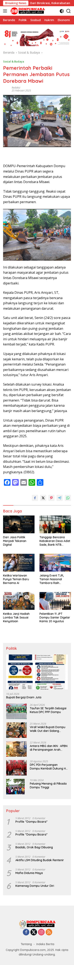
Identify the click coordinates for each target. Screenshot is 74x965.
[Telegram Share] (60, 498)
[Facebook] (26, 932)
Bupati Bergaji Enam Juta (23, 697)
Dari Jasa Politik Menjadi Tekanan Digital (14, 541)
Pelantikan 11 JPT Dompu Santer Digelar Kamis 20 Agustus (54, 617)
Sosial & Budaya (13, 61)
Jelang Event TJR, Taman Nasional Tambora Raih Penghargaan (51, 579)
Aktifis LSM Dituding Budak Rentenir (39, 860)
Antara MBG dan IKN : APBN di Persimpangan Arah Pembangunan (48, 748)
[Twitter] (33, 932)
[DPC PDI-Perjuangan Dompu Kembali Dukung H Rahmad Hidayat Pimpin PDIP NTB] (16, 768)
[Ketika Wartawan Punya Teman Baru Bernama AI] (19, 563)
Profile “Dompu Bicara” (31, 822)
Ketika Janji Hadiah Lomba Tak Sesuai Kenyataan (16, 617)
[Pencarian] (68, 11)
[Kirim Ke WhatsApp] (68, 498)
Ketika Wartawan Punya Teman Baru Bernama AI (16, 579)
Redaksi (16, 87)
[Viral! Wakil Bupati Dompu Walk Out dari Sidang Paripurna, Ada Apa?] (16, 730)
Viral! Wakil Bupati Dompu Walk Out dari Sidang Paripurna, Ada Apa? (47, 729)
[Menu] (6, 10)
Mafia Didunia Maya (29, 873)
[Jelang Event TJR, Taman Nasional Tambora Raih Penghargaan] (55, 563)
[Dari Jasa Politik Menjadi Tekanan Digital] (19, 524)
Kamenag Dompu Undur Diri (34, 886)
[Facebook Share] (35, 498)
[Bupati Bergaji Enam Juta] (37, 672)
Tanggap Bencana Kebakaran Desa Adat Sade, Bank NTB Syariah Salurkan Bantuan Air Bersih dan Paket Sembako (55, 541)
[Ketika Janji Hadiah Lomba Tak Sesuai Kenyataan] (19, 601)
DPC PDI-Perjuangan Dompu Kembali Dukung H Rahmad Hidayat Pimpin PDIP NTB (48, 766)
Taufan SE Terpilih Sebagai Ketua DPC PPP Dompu (48, 710)
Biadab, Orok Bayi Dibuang (34, 847)
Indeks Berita (45, 944)
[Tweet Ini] (43, 498)
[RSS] (49, 932)
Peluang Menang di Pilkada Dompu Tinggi (48, 785)
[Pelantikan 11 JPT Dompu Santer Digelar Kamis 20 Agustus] (55, 601)
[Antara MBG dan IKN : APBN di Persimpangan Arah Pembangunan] (16, 749)
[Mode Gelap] (61, 11)
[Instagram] (41, 932)
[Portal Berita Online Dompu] (27, 10)
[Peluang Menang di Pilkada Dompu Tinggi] (15, 786)
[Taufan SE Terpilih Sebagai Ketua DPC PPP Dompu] (16, 711)
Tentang (26, 944)
